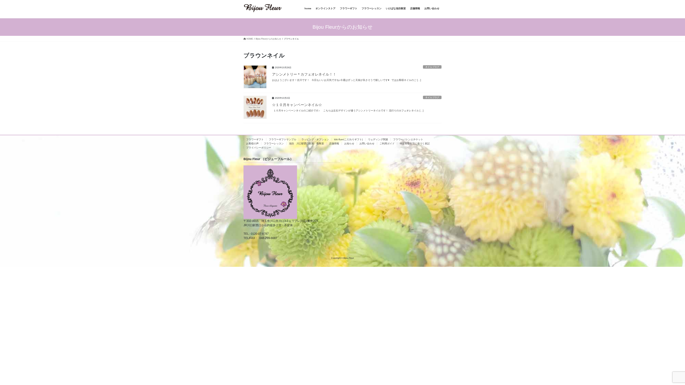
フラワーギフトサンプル (282, 139)
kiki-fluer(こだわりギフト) (348, 139)
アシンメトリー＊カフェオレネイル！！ (304, 74)
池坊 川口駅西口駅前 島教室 (306, 143)
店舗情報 (334, 143)
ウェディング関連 (378, 139)
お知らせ (349, 143)
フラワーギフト (255, 139)
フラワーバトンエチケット (408, 139)
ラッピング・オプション (315, 139)
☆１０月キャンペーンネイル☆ (297, 105)
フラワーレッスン (274, 143)
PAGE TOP (667, 370)
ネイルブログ (432, 67)
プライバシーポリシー (258, 147)
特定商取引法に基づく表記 (415, 143)
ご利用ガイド (387, 143)
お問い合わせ (366, 143)
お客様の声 (252, 143)
